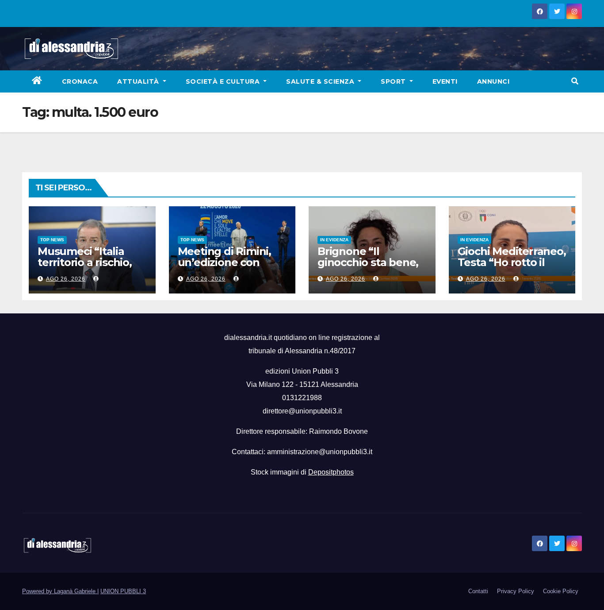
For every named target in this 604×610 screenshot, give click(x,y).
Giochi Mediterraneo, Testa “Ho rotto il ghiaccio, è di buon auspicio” (512, 268)
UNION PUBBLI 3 (123, 591)
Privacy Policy (515, 591)
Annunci (493, 81)
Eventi (445, 81)
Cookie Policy (560, 591)
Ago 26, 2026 (65, 279)
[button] (574, 81)
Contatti (478, 591)
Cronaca (80, 81)
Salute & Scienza (321, 81)
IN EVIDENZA (334, 239)
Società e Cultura (224, 81)
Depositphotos (331, 472)
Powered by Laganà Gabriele (59, 591)
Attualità (139, 81)
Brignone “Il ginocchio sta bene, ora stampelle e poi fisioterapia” (367, 268)
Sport (394, 81)
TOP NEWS (52, 239)
